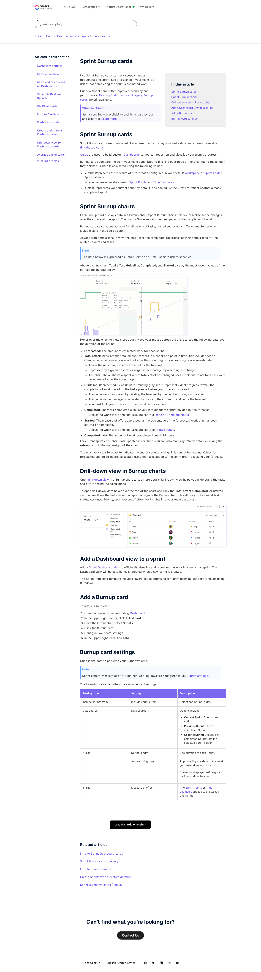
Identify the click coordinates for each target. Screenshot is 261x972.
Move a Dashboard (49, 74)
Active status (165, 429)
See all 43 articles (47, 161)
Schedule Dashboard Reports (50, 96)
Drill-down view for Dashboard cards (49, 144)
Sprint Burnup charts (184, 97)
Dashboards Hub (48, 122)
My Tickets (147, 7)
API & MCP (70, 7)
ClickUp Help (43, 36)
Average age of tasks (51, 154)
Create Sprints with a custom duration (105, 877)
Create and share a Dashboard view (49, 132)
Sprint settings (198, 676)
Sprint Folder (213, 173)
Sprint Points (137, 182)
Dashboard (137, 613)
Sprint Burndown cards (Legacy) (102, 884)
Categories (90, 7)
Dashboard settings (49, 66)
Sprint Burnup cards (184, 91)
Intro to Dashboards (50, 114)
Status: (118, 7)
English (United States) (122, 963)
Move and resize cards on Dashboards (51, 84)
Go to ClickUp (91, 963)
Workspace (192, 173)
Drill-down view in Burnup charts (192, 102)
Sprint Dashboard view (104, 567)
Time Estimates (163, 182)
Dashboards (102, 36)
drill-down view (98, 479)
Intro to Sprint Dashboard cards (101, 853)
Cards (84, 154)
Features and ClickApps (73, 36)
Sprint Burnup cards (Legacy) (99, 861)
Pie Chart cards (47, 106)
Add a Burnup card (183, 113)
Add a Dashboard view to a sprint (192, 107)
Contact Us (130, 935)
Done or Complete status (172, 415)
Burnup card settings (184, 118)
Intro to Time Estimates (96, 869)
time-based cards (92, 147)
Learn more (109, 118)
